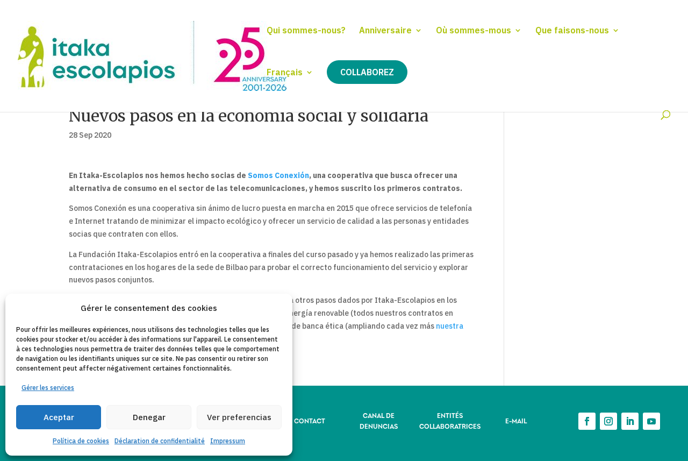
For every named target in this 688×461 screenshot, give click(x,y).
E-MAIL (516, 420)
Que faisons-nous (572, 31)
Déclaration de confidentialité (159, 441)
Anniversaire (385, 31)
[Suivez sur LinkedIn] (630, 421)
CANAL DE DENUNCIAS (379, 420)
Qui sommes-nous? (306, 31)
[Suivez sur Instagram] (608, 421)
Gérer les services (48, 388)
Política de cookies (81, 441)
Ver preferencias (239, 417)
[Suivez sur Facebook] (587, 421)
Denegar (149, 417)
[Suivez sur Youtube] (651, 421)
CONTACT (309, 420)
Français (285, 72)
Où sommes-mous (473, 31)
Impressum (227, 441)
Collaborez (367, 72)
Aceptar (59, 417)
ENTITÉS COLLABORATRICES (450, 420)
